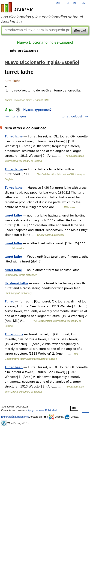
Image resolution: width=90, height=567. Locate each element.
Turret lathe (14, 136)
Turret (9, 301)
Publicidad (51, 410)
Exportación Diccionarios (15, 416)
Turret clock (14, 334)
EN (66, 3)
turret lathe (13, 215)
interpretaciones (24, 50)
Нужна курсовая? (37, 109)
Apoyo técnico (36, 410)
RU (58, 3)
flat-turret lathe (16, 283)
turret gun (19, 116)
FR (83, 3)
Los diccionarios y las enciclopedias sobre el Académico (42, 19)
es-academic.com (17, 7)
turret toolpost (72, 116)
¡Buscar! (80, 30)
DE (75, 3)
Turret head (14, 367)
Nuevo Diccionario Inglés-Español (45, 42)
